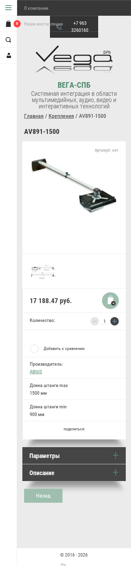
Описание (41, 473)
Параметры (44, 455)
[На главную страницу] (74, 63)
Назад (43, 495)
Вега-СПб (74, 85)
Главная (34, 116)
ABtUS (36, 371)
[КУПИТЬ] (110, 300)
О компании (36, 8)
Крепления (61, 116)
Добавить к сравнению (64, 348)
